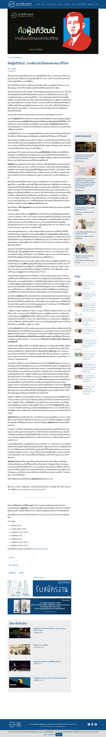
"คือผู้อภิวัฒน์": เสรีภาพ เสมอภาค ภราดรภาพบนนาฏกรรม (49, 678)
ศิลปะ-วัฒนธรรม (17, 57)
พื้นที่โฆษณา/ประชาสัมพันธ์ (39, 577)
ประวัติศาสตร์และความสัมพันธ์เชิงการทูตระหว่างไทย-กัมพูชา (88, 321)
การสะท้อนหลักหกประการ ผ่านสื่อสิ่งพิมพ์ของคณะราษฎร (85, 209)
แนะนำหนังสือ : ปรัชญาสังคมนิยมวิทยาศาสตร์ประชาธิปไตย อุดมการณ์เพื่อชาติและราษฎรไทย (39, 606)
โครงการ (60, 4)
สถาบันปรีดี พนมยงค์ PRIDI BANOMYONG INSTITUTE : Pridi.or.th (20, 4)
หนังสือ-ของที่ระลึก (82, 4)
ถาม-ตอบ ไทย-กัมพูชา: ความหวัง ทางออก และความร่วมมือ (88, 284)
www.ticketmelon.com (41, 549)
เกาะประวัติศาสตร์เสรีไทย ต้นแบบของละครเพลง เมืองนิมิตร (85, 233)
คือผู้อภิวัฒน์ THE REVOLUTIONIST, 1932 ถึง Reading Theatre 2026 (49, 629)
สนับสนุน (74, 4)
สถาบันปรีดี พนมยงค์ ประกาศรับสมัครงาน (39, 588)
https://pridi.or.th (68, 729)
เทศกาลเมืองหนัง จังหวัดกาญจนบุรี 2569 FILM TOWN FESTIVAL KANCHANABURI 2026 (84, 157)
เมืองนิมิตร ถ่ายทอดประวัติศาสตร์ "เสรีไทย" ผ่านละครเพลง (84, 257)
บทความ (10, 57)
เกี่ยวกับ (43, 4)
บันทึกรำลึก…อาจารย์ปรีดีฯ (40, 645)
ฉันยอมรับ (59, 734)
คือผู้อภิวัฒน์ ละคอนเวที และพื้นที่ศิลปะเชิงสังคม (47, 661)
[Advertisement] (39, 703)
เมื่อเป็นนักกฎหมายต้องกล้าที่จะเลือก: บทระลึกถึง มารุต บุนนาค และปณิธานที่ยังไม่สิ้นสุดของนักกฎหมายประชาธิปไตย (89, 343)
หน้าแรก (38, 4)
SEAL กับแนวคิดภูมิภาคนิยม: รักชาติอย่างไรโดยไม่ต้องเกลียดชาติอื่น (89, 377)
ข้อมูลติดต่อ (91, 4)
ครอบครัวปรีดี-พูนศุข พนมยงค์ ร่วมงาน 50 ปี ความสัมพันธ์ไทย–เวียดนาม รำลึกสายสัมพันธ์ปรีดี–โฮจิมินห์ (89, 367)
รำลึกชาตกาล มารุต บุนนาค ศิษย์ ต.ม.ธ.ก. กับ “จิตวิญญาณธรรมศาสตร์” (89, 355)
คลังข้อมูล (67, 4)
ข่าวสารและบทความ (52, 4)
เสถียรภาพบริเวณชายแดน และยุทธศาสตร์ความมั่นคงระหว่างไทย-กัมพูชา (89, 295)
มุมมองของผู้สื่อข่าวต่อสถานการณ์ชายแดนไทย (88, 330)
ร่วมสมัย (21, 573)
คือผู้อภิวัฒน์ (12, 573)
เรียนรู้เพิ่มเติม (51, 734)
